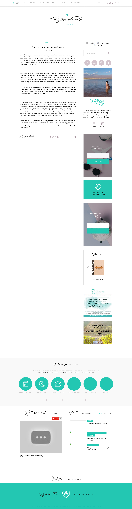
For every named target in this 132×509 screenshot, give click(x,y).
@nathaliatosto (74, 479)
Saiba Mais (93, 126)
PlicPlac (98, 506)
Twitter (53, 137)
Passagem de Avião (90, 392)
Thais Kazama (81, 506)
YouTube (110, 3)
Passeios (106, 392)
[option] (98, 270)
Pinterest (112, 3)
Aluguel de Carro (57, 392)
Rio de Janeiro (93, 445)
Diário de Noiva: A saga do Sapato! (48, 47)
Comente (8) (69, 136)
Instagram (107, 3)
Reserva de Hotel (25, 392)
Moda (90, 420)
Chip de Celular (74, 392)
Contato (103, 126)
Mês (111, 413)
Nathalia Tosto (28, 137)
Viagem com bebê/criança (96, 432)
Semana (106, 413)
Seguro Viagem (41, 392)
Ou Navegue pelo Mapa (98, 231)
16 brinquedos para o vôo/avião (96, 438)
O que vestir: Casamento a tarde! (97, 423)
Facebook (115, 3)
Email (58, 137)
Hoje (100, 413)
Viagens (91, 435)
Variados (48, 42)
